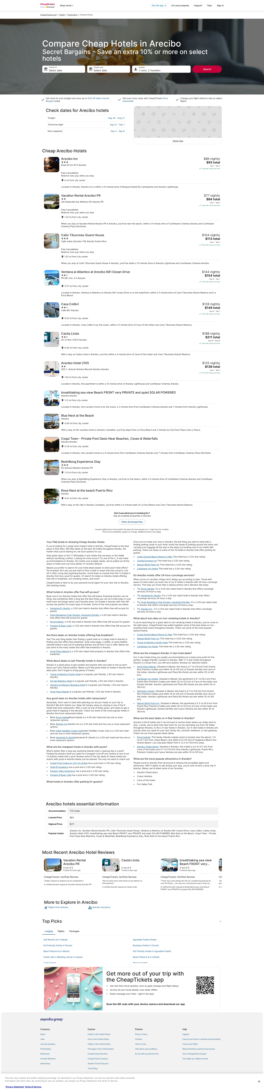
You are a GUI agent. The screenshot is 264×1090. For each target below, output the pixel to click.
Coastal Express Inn (147, 560)
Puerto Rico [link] (72, 15)
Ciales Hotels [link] (49, 962)
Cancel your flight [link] (190, 1044)
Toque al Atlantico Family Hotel (65, 674)
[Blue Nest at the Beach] (132, 422)
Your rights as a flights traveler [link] (195, 1058)
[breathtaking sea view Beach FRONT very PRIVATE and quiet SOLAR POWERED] (132, 399)
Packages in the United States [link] (101, 1049)
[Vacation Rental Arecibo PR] (132, 211)
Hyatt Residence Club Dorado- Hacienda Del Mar (74, 615)
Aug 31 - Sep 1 (117, 124)
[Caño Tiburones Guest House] (132, 248)
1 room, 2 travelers (149, 70)
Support (198, 5)
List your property (180, 5)
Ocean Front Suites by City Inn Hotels (69, 763)
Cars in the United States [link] (98, 1039)
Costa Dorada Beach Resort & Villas (154, 556)
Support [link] (185, 1034)
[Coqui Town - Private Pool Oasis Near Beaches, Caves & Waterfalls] (132, 445)
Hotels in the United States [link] (99, 1034)
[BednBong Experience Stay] (132, 471)
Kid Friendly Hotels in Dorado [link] (57, 945)
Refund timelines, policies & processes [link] (198, 1049)
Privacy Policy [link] (141, 1034)
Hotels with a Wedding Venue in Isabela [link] (62, 957)
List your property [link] (47, 1044)
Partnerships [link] (45, 1049)
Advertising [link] (45, 1063)
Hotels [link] (62, 15)
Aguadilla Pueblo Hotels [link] (144, 939)
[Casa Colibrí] (132, 314)
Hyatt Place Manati (59, 651)
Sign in (220, 5)
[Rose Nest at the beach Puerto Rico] (132, 497)
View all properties (132, 521)
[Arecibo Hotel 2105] (132, 373)
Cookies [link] (138, 1039)
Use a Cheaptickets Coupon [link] (194, 1054)
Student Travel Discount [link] (98, 1063)
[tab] (48, 931)
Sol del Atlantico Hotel (61, 681)
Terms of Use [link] (140, 1044)
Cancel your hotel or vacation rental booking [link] (201, 1039)
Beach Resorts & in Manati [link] (56, 951)
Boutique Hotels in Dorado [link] (146, 945)
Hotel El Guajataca (59, 767)
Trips (209, 5)
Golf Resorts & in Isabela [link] (55, 939)
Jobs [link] (42, 1039)
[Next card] (218, 874)
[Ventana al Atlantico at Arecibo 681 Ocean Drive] (132, 283)
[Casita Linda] (132, 344)
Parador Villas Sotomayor (62, 771)
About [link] (42, 1034)
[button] (132, 921)
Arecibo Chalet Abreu (147, 746)
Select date (55, 70)
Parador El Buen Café (60, 625)
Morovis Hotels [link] (140, 962)
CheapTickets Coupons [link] (98, 1058)
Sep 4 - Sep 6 (118, 131)
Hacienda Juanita (145, 691)
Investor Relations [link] (48, 1058)
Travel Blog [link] (92, 1068)
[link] (66, 908)
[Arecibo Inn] (132, 172)
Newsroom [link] (45, 1054)
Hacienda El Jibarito (60, 608)
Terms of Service (33, 1087)
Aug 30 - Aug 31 (116, 118)
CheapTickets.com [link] (48, 15)
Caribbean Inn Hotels (147, 568)
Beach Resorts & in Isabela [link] (146, 957)
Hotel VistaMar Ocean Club (69, 730)
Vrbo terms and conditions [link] (146, 1049)
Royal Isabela (56, 621)
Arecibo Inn (62, 724)
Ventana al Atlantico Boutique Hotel (67, 685)
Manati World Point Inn (148, 564)
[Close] (259, 1081)
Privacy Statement (15, 1087)
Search (207, 69)
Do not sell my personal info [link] (147, 1054)
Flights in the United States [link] (99, 1044)
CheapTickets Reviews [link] (98, 1054)
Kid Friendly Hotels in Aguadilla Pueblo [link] (152, 951)
